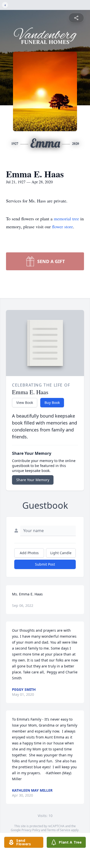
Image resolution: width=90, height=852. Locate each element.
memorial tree (66, 219)
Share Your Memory (32, 479)
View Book (24, 402)
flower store (62, 227)
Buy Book (52, 402)
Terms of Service (58, 830)
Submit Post (45, 564)
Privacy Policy (31, 830)
